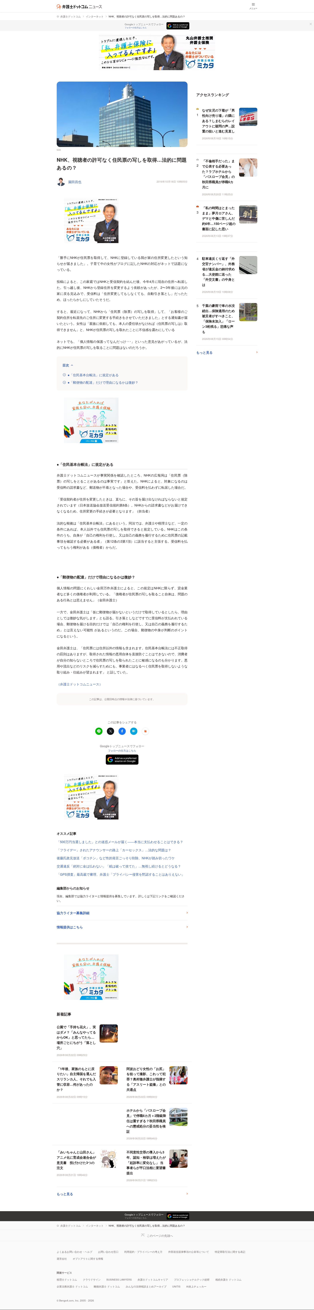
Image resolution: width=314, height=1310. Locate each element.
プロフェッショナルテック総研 (192, 1279)
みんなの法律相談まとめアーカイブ (146, 1286)
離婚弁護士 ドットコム (107, 1286)
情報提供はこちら (70, 927)
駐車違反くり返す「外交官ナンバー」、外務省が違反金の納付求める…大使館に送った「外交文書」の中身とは (218, 271)
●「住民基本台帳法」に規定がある (93, 375)
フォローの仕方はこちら (136, 27)
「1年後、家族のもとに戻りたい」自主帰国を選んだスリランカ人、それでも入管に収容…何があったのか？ (76, 1079)
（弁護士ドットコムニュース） (79, 684)
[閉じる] (311, 24)
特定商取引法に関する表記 (230, 1252)
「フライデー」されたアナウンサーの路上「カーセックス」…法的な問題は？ (114, 849)
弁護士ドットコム (70, 16)
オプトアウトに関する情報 (88, 1258)
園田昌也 (74, 181)
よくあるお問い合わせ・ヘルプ (74, 1252)
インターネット (95, 16)
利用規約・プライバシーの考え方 (143, 1252)
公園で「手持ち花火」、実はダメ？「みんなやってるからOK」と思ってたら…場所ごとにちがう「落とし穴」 (76, 1037)
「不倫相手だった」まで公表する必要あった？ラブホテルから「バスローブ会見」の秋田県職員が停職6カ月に (218, 174)
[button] (145, 731)
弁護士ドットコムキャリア (153, 1279)
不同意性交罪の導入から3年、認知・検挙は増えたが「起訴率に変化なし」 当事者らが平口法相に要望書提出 (146, 1162)
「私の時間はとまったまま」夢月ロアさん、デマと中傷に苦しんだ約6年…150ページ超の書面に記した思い (219, 218)
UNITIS (176, 1286)
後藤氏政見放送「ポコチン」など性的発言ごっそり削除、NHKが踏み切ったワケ (116, 857)
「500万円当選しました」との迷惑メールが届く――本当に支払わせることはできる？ (120, 841)
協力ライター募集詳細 (73, 913)
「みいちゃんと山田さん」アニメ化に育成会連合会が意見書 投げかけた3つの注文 (76, 1160)
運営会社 (62, 1258)
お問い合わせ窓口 (108, 1252)
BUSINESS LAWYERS (119, 1279)
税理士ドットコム (67, 1279)
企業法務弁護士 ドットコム (72, 1286)
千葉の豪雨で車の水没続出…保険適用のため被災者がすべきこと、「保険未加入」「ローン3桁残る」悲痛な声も (218, 318)
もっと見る (65, 1194)
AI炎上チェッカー (196, 1286)
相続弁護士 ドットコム (228, 1279)
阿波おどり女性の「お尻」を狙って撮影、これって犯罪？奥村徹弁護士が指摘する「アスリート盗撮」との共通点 (146, 1079)
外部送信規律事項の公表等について (188, 1252)
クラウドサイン (92, 1279)
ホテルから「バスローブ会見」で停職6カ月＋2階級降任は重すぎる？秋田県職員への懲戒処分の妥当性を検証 (146, 1121)
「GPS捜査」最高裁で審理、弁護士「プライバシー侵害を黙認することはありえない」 (121, 874)
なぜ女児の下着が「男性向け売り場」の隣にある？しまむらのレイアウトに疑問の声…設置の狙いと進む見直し (218, 121)
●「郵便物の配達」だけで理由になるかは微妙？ (103, 382)
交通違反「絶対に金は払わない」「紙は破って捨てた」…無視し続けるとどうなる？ (119, 866)
